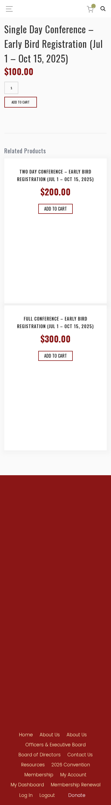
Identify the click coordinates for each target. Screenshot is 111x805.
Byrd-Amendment (25, 602)
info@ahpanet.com (30, 542)
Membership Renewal (75, 784)
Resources (19, 649)
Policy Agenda (62, 583)
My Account (73, 774)
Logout (47, 795)
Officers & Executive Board (55, 744)
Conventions (21, 639)
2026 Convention (70, 764)
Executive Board (64, 602)
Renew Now (20, 582)
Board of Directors (65, 612)
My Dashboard (27, 784)
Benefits (17, 592)
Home (26, 734)
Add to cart (21, 102)
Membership (38, 774)
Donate (76, 795)
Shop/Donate (22, 659)
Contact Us (19, 668)
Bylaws (57, 593)
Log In (26, 795)
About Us (50, 734)
